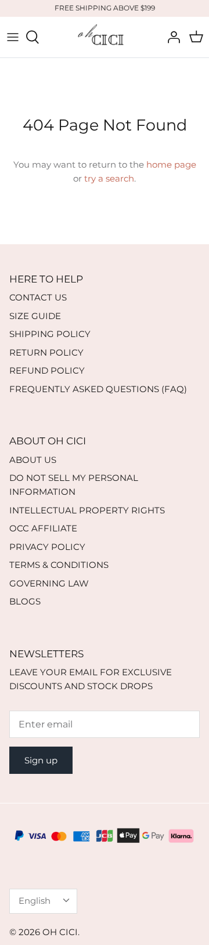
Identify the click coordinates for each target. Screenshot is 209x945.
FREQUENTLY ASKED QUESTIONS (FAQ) (98, 388)
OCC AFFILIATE (43, 528)
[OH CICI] (104, 37)
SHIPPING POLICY (50, 333)
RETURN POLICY (46, 352)
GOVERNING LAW (49, 583)
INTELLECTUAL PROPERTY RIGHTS (87, 510)
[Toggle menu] (13, 37)
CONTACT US (38, 297)
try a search (109, 178)
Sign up (40, 760)
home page (171, 164)
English (35, 900)
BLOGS (25, 601)
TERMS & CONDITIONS (59, 564)
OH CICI (60, 931)
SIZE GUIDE (35, 315)
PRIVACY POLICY (47, 546)
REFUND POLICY (47, 370)
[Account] (170, 37)
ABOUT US (32, 459)
